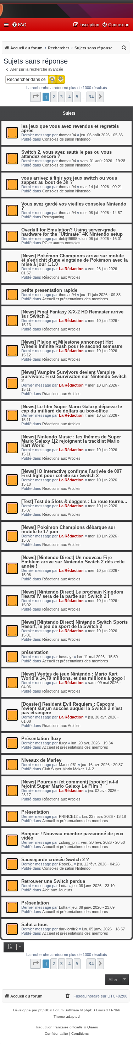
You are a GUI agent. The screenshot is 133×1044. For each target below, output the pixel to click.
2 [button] (53, 97)
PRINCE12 (68, 816)
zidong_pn (68, 842)
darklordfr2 (68, 929)
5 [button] (77, 97)
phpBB (44, 1010)
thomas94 (67, 135)
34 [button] (91, 97)
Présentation (35, 812)
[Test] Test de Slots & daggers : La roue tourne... (74, 501)
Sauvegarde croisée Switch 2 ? (55, 859)
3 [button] (61, 97)
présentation (35, 652)
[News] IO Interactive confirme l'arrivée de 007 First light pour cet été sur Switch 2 (71, 473)
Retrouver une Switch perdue (53, 881)
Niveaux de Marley (41, 760)
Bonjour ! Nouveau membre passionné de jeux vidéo (72, 836)
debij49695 (68, 238)
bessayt (66, 657)
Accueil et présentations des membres (75, 299)
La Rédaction (71, 269)
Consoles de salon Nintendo (66, 139)
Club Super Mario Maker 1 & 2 (68, 769)
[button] (35, 97)
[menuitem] (19, 25)
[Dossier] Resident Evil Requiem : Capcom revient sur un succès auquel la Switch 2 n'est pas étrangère (71, 708)
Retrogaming (53, 217)
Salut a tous (34, 924)
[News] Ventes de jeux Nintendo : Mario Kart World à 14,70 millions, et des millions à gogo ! (73, 676)
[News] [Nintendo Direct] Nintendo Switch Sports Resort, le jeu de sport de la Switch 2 (74, 624)
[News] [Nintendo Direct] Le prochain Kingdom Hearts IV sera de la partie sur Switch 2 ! (72, 594)
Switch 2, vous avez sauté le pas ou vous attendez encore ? (66, 154)
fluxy (63, 743)
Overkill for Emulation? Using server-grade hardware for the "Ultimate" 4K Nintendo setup (72, 232)
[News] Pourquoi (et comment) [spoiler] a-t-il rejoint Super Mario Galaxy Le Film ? (69, 784)
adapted (73, 1016)
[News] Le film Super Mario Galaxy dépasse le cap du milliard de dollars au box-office (71, 409)
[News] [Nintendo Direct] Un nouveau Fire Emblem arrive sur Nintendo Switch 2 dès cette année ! (72, 562)
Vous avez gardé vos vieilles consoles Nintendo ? (73, 206)
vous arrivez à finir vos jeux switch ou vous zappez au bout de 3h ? (69, 180)
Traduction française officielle (59, 1027)
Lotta (63, 886)
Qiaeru (92, 1027)
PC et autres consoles (61, 243)
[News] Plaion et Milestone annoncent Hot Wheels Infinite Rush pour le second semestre (71, 344)
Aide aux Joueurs (57, 890)
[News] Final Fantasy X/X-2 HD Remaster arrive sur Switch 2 (72, 314)
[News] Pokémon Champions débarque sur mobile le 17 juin (68, 529)
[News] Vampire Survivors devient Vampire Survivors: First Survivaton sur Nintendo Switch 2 (74, 376)
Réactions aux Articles (61, 277)
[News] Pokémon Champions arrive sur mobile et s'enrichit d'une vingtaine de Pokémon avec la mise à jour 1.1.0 (74, 260)
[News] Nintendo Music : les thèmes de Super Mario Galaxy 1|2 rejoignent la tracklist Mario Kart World (71, 441)
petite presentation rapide (49, 290)
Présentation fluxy (41, 738)
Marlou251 (68, 764)
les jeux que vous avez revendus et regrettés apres (70, 128)
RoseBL (66, 864)
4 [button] (69, 97)
